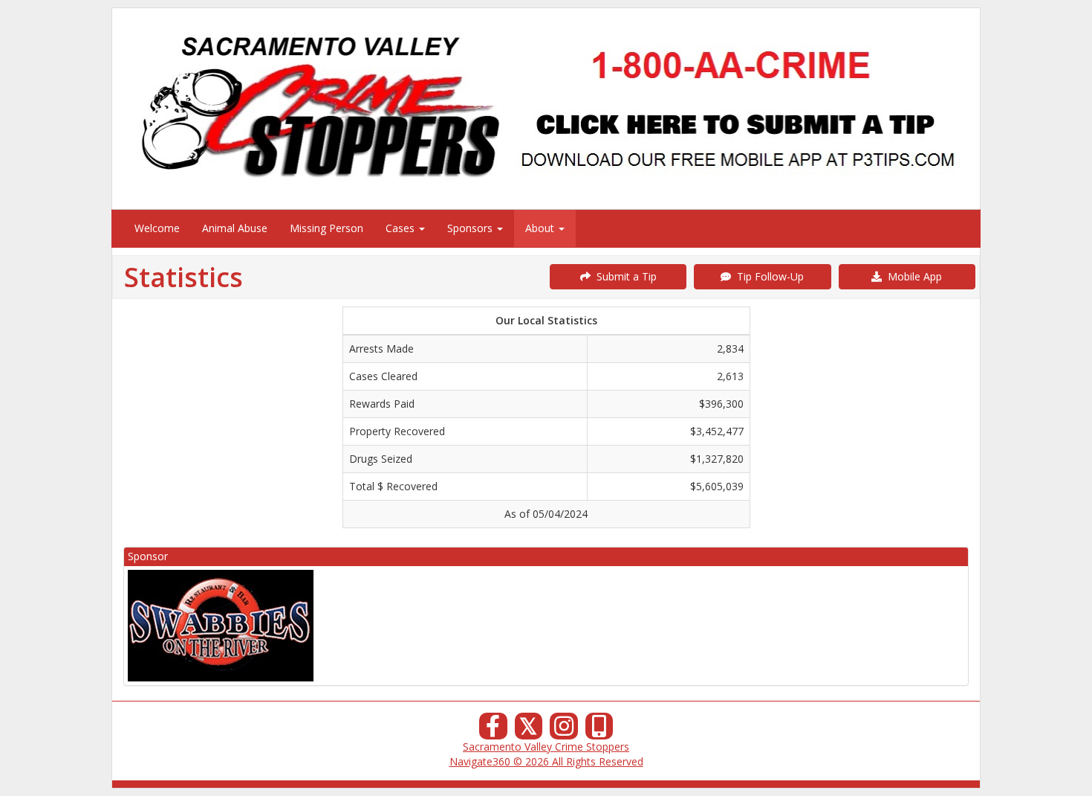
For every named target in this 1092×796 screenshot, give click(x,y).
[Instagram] (564, 730)
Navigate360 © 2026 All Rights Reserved (546, 761)
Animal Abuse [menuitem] (234, 228)
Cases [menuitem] (401, 228)
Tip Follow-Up (767, 276)
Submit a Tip (624, 276)
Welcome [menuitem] (157, 228)
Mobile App (912, 276)
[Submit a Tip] (546, 108)
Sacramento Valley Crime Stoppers (546, 746)
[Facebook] (493, 730)
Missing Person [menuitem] (326, 228)
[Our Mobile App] (599, 730)
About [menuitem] (541, 228)
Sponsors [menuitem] (471, 228)
